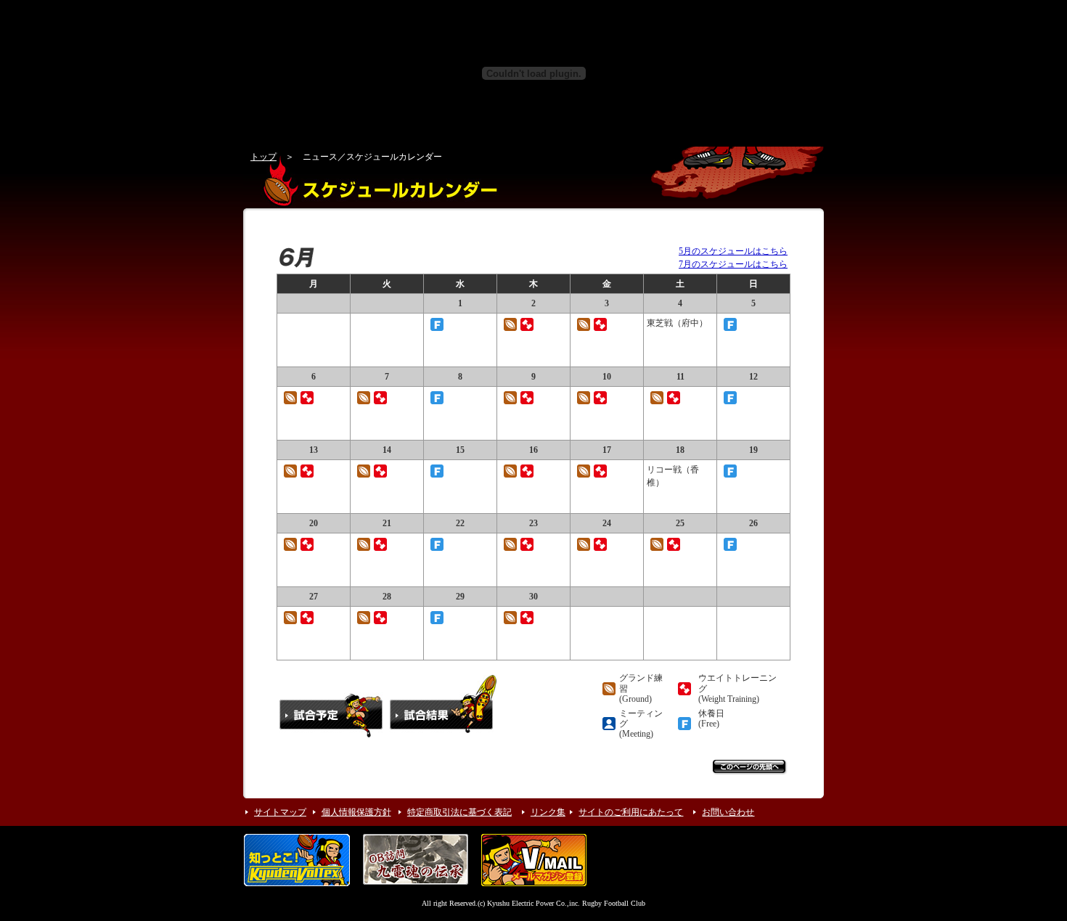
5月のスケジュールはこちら (733, 251)
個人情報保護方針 (356, 812)
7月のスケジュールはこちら (733, 264)
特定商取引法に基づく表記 (459, 812)
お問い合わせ (728, 812)
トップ (263, 157)
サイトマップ (280, 812)
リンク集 (548, 812)
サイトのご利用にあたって (631, 812)
